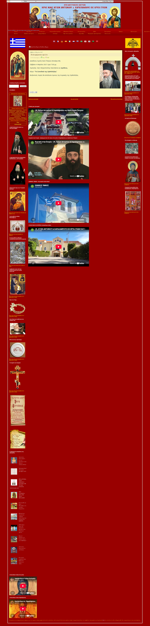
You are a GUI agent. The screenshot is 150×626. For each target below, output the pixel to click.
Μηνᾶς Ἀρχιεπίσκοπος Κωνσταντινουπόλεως (17, 116)
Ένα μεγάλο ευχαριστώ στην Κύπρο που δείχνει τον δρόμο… (22, 560)
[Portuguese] (81, 42)
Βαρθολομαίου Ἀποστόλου (15, 110)
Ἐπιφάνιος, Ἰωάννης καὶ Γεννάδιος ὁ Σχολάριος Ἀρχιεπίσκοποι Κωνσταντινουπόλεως (17, 114)
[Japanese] (85, 42)
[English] (54, 42)
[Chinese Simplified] (97, 42)
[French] (58, 42)
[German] (62, 42)
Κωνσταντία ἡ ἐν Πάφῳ (21, 118)
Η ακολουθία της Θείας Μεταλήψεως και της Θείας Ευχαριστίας (22, 505)
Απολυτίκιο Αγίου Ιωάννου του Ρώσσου (22, 548)
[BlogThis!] (32, 92)
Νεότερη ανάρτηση (33, 99)
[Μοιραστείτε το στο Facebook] (36, 92)
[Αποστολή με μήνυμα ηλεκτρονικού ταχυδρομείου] (31, 92)
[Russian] (77, 42)
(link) (103, 620)
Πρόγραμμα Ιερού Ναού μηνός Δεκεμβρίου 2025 (22, 470)
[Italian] (69, 42)
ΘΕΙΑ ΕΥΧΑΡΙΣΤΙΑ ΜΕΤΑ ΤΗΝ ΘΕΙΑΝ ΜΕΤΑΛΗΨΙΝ (22, 494)
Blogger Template (69, 624)
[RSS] (10, 620)
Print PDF (46, 57)
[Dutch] (73, 42)
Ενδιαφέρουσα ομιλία (39, 55)
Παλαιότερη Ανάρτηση (116, 99)
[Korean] (89, 42)
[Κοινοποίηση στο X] (34, 92)
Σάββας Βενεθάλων (20, 111)
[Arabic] (93, 42)
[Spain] (66, 42)
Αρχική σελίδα (74, 99)
